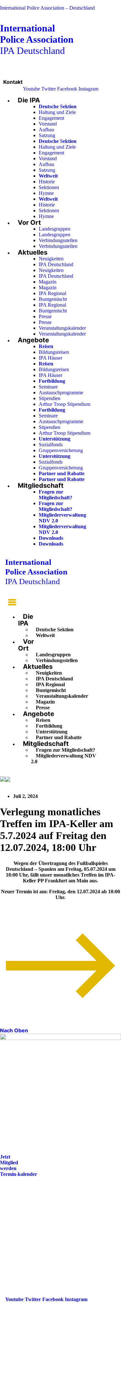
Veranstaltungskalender (62, 328)
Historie (47, 181)
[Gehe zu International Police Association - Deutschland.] (2, 779)
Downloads (51, 538)
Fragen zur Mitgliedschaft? (55, 494)
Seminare (48, 386)
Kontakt (13, 82)
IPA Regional (52, 293)
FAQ (10, 1218)
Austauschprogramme (61, 392)
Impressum (17, 1227)
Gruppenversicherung (61, 450)
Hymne (46, 193)
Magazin (47, 281)
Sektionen (49, 187)
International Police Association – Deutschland (47, 8)
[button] (10, 603)
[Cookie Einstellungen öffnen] (48, 1370)
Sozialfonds (51, 444)
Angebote (33, 340)
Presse (45, 316)
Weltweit (45, 635)
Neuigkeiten (51, 258)
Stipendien (49, 398)
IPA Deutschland (37, 39)
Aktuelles (32, 252)
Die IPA (29, 100)
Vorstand (48, 124)
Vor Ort (29, 222)
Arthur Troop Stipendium (64, 404)
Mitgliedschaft (41, 485)
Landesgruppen (54, 229)
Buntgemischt (53, 299)
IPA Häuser (50, 358)
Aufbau (46, 129)
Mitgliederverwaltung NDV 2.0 (63, 758)
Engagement (51, 118)
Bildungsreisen (54, 352)
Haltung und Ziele (57, 112)
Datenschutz (18, 1236)
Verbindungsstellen (58, 240)
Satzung (47, 135)
